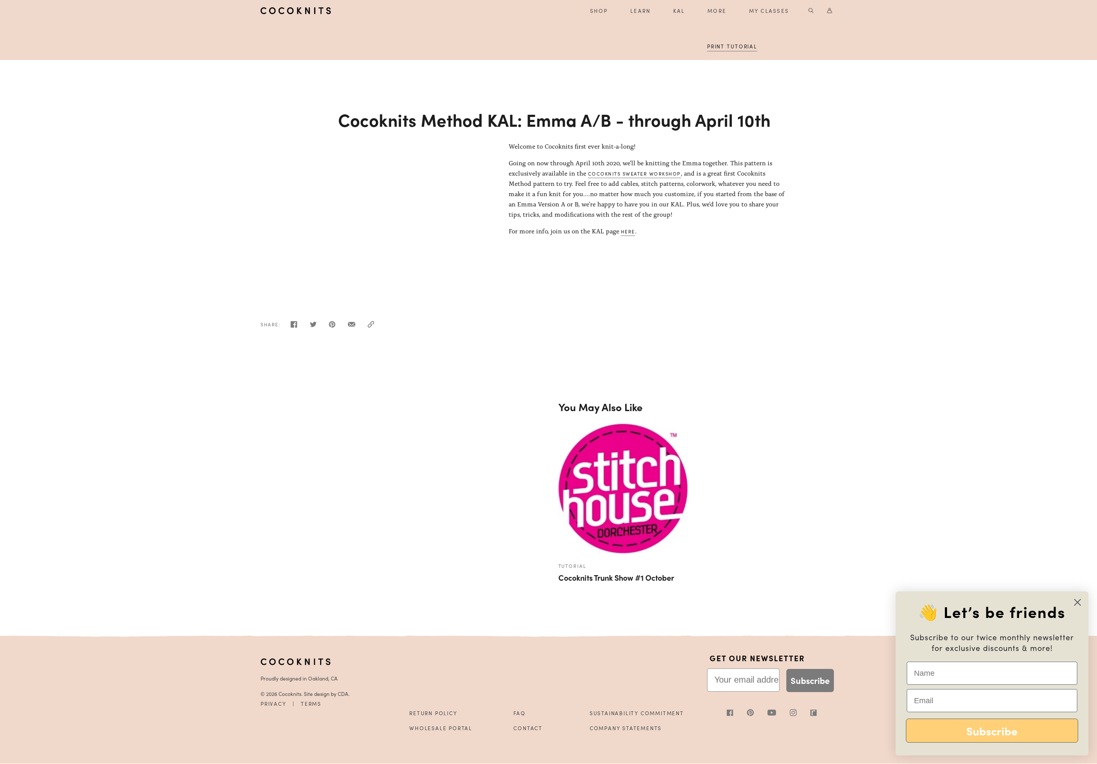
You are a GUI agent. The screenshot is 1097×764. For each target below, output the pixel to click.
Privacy (273, 703)
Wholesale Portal (440, 728)
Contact (528, 728)
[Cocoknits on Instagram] (800, 714)
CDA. (344, 694)
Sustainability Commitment (637, 713)
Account (830, 10)
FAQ (519, 713)
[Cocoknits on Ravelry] (813, 714)
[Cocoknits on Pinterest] (757, 714)
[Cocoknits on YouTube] (778, 713)
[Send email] (351, 326)
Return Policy (433, 713)
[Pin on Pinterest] (332, 326)
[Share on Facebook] (294, 326)
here (628, 231)
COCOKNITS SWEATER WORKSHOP (634, 173)
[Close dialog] (1077, 602)
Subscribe (810, 680)
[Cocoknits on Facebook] (737, 714)
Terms (311, 703)
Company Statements (626, 728)
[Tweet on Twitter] (313, 326)
